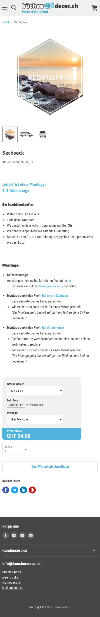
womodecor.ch (12, 582)
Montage (12, 412)
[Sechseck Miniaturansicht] (10, 134)
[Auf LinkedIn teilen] (23, 490)
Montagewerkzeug (51, 286)
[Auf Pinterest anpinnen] (32, 490)
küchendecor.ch (12, 588)
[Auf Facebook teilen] (5, 490)
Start (5, 22)
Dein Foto (12, 400)
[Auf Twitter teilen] (14, 490)
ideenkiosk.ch (11, 577)
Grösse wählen (15, 384)
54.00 (24, 436)
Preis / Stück (14, 431)
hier (70, 281)
